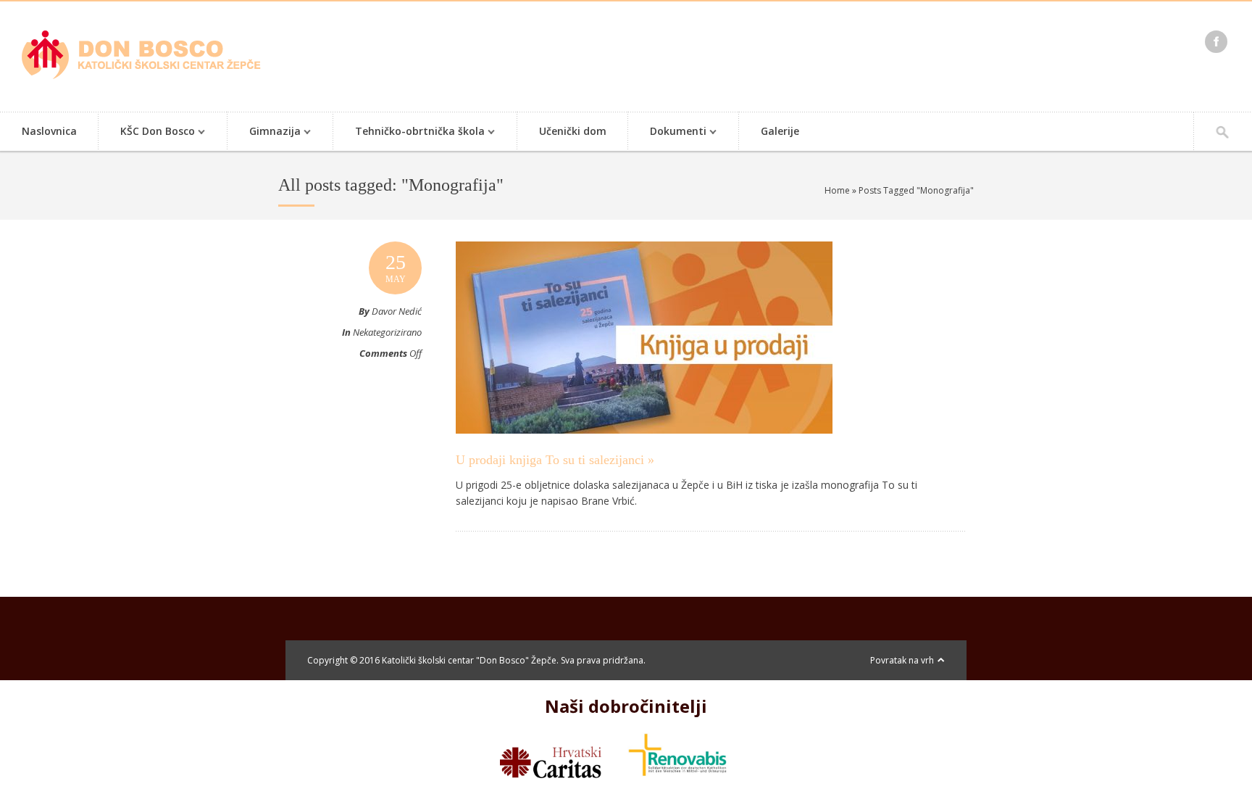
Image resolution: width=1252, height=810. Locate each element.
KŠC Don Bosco (147, 132)
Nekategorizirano (387, 332)
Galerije (780, 131)
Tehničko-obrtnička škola (409, 132)
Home (837, 190)
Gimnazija (264, 132)
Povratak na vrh (902, 660)
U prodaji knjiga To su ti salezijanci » (555, 459)
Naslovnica (49, 131)
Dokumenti (667, 132)
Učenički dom (572, 131)
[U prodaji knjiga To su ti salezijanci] (644, 447)
